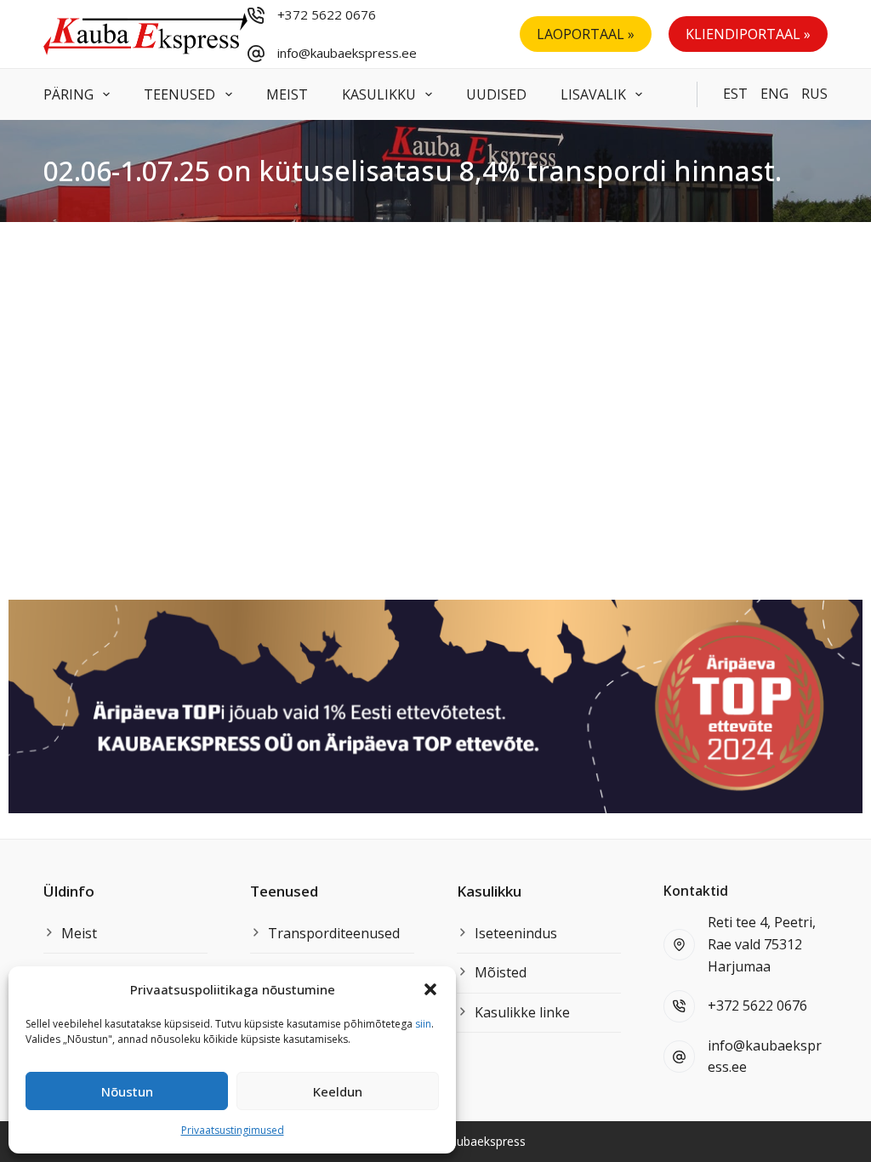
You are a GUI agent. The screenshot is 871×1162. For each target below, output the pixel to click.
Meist (287, 94)
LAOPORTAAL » (586, 34)
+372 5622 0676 (326, 14)
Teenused (179, 94)
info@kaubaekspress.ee (347, 52)
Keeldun (337, 1091)
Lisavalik (593, 94)
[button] (430, 989)
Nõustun (127, 1091)
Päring (68, 94)
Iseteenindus (516, 933)
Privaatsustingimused (232, 1130)
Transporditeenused (334, 933)
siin (423, 1024)
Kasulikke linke (522, 1012)
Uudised (496, 94)
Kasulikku (379, 94)
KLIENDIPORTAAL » (748, 34)
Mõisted (501, 972)
